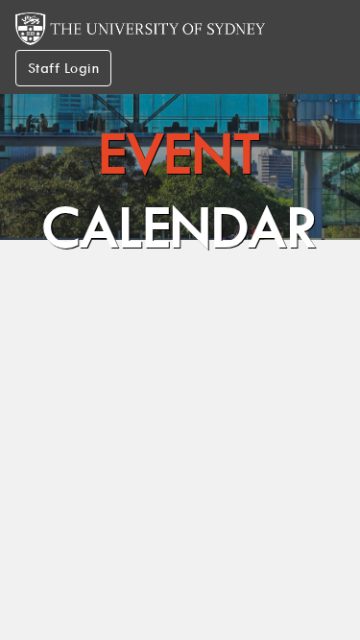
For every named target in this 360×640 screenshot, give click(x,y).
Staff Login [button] (63, 68)
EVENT (180, 190)
